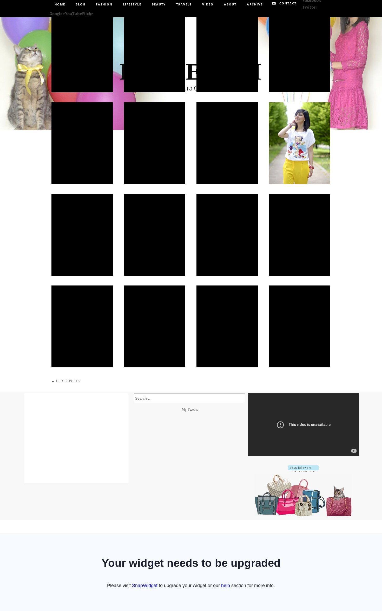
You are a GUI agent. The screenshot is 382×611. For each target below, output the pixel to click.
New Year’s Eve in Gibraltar (82, 326)
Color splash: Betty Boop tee (300, 143)
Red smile (154, 234)
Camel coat (299, 234)
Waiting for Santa (227, 326)
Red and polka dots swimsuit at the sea (227, 51)
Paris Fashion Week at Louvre (82, 51)
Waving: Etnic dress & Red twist (154, 143)
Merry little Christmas (154, 326)
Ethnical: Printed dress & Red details (82, 234)
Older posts (65, 381)
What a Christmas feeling (299, 326)
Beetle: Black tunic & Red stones (82, 143)
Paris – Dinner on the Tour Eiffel (299, 51)
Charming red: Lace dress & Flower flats (227, 143)
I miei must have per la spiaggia (154, 51)
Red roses (227, 234)
